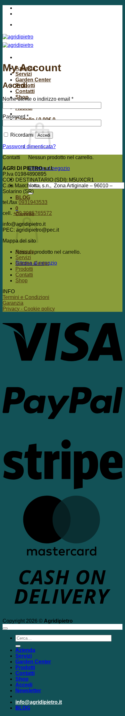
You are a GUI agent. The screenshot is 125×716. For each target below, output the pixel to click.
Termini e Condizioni (26, 297)
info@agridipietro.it (38, 8)
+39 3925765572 (34, 13)
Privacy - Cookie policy (29, 308)
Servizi (23, 74)
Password (16, 116)
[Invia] (18, 646)
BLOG (22, 197)
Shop (21, 280)
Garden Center (33, 79)
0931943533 (33, 202)
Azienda (24, 251)
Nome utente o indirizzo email (38, 99)
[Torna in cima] (5, 628)
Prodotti (24, 269)
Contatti (25, 91)
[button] (16, 208)
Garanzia (13, 303)
